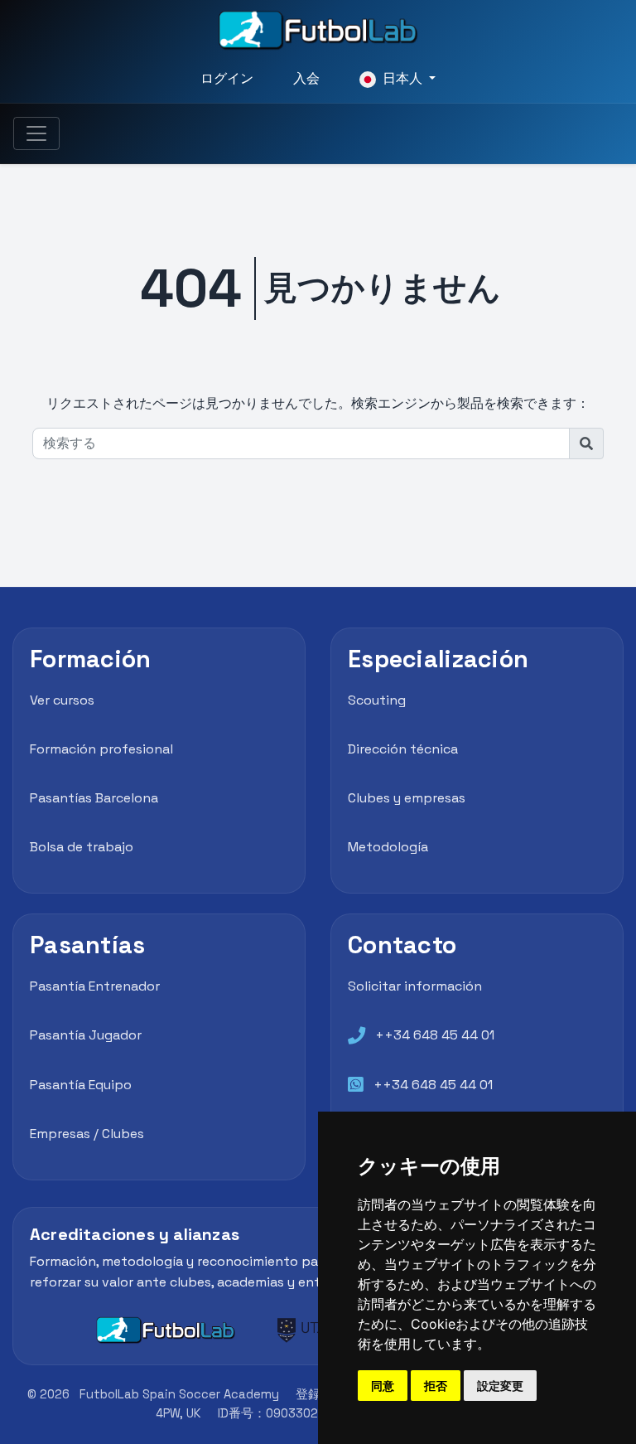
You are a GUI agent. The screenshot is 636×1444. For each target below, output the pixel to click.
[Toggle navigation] (36, 133)
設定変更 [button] (500, 1386)
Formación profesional (101, 749)
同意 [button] (382, 1386)
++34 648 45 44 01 (434, 1035)
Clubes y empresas (406, 798)
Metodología (388, 846)
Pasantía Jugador (86, 1035)
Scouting (377, 700)
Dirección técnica (403, 749)
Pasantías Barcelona (94, 798)
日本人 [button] (402, 78)
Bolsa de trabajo (81, 846)
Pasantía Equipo (81, 1084)
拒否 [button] (435, 1386)
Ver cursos (62, 700)
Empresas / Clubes (87, 1133)
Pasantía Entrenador (95, 986)
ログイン (226, 78)
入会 (306, 78)
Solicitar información (415, 986)
